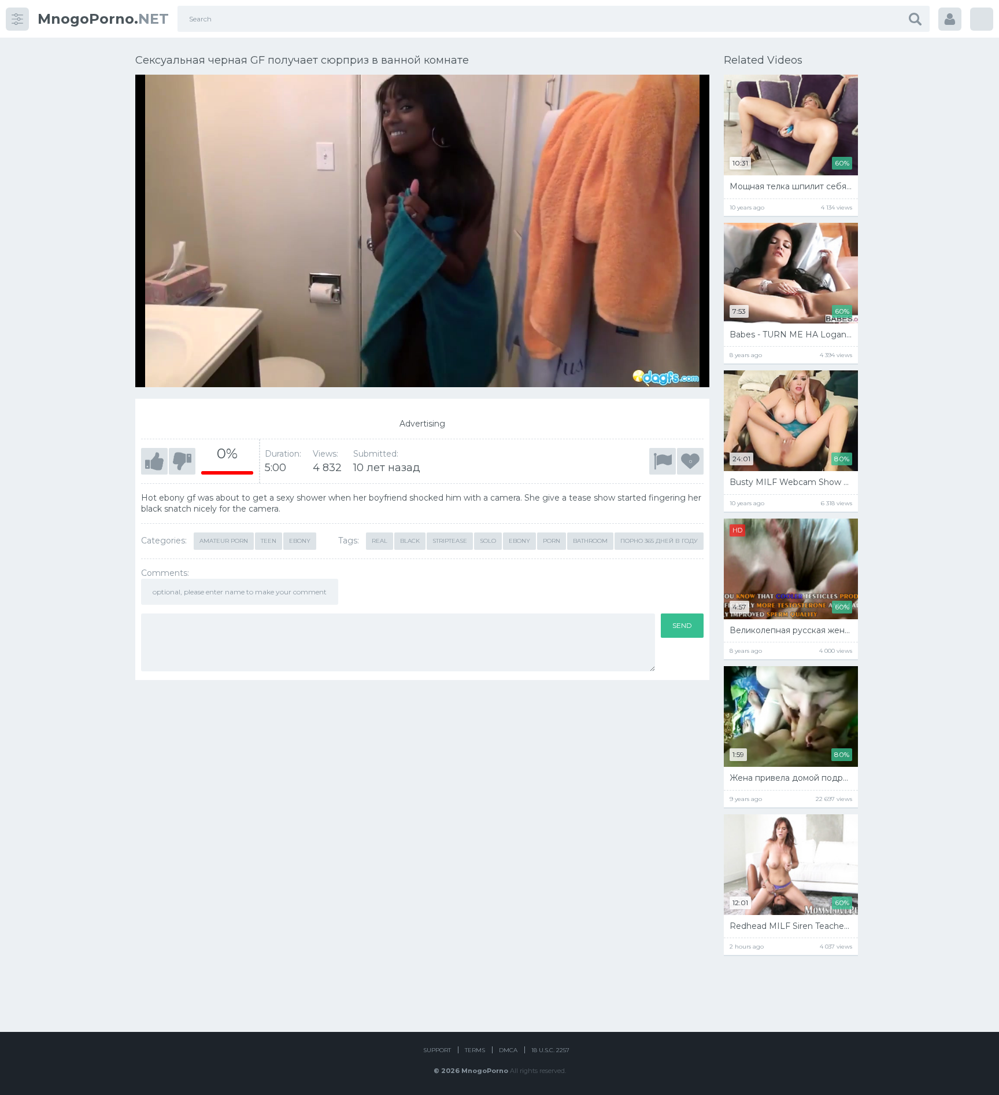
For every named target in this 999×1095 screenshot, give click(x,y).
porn (551, 541)
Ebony (299, 541)
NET (103, 18)
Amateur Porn (223, 541)
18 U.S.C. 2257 (550, 1050)
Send (682, 625)
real (379, 541)
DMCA (508, 1050)
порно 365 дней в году (659, 541)
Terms (475, 1050)
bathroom (590, 541)
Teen (268, 541)
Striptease (449, 541)
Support (437, 1050)
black (410, 541)
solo (488, 541)
